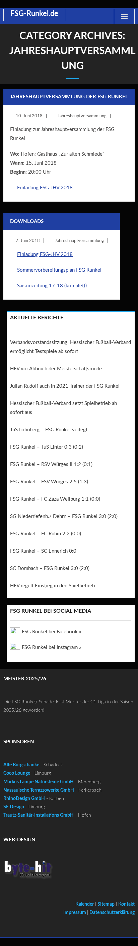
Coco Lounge (16, 773)
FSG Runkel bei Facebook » (51, 631)
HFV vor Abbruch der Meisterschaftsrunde (56, 368)
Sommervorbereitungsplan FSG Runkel (59, 270)
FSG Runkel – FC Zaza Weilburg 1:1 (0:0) (55, 499)
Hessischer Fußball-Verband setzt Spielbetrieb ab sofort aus (63, 408)
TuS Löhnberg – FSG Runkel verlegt (48, 429)
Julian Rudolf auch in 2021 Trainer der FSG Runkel (65, 386)
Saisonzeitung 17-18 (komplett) (52, 285)
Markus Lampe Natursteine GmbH (38, 782)
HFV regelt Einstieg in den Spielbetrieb (52, 585)
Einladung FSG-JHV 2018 (45, 187)
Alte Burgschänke (21, 765)
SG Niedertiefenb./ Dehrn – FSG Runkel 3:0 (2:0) (64, 516)
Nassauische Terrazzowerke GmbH (38, 790)
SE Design (13, 807)
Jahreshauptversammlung (82, 116)
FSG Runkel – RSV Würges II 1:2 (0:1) (51, 464)
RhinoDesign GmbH (24, 798)
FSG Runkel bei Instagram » (51, 647)
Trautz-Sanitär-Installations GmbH (38, 815)
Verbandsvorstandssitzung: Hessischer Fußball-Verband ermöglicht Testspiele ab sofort (70, 347)
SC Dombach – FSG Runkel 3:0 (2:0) (49, 568)
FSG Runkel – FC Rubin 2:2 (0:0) (45, 533)
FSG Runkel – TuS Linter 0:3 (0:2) (46, 447)
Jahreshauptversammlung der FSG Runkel (69, 96)
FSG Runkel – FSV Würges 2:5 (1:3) (49, 481)
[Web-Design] (28, 871)
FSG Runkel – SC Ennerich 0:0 (43, 551)
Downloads (27, 221)
